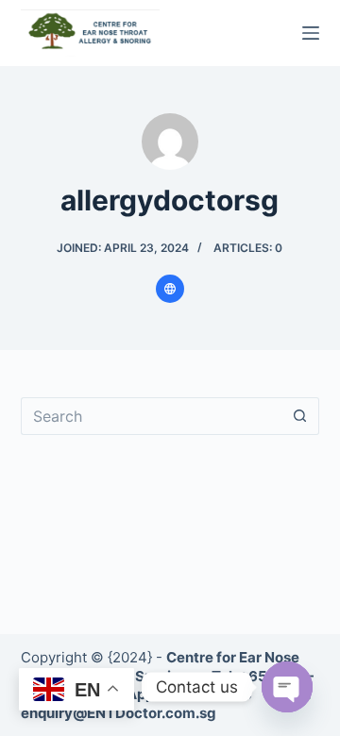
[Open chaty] (287, 686)
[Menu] (310, 33)
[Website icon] (170, 289)
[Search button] (300, 416)
